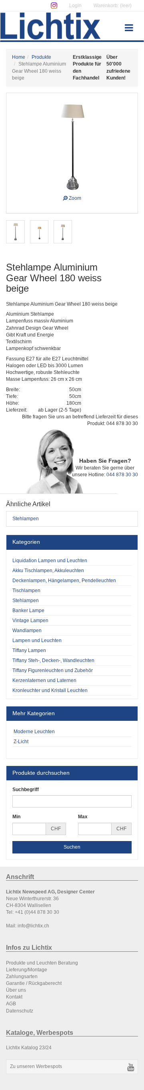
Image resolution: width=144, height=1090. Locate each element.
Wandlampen (27, 630)
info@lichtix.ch (33, 926)
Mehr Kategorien (33, 713)
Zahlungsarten (22, 976)
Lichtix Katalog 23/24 (29, 1047)
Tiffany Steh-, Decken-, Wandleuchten (53, 660)
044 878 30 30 (122, 474)
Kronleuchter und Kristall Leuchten (50, 690)
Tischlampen (26, 590)
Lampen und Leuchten (37, 640)
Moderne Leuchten (33, 731)
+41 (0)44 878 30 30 (37, 912)
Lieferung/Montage (26, 970)
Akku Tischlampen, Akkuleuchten (48, 570)
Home (18, 57)
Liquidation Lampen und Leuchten (49, 560)
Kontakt (14, 997)
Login (75, 5)
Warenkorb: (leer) (113, 5)
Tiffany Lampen (29, 650)
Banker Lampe (28, 610)
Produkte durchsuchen (41, 773)
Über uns (16, 990)
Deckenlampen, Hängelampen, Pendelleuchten (64, 580)
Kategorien (26, 542)
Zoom (74, 197)
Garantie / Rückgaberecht (34, 983)
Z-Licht (20, 741)
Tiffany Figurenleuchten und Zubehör (52, 670)
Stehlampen (25, 518)
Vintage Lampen (30, 620)
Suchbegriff (25, 789)
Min (16, 816)
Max (83, 816)
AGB (11, 1003)
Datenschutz (19, 1011)
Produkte (41, 57)
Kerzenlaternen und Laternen (44, 680)
